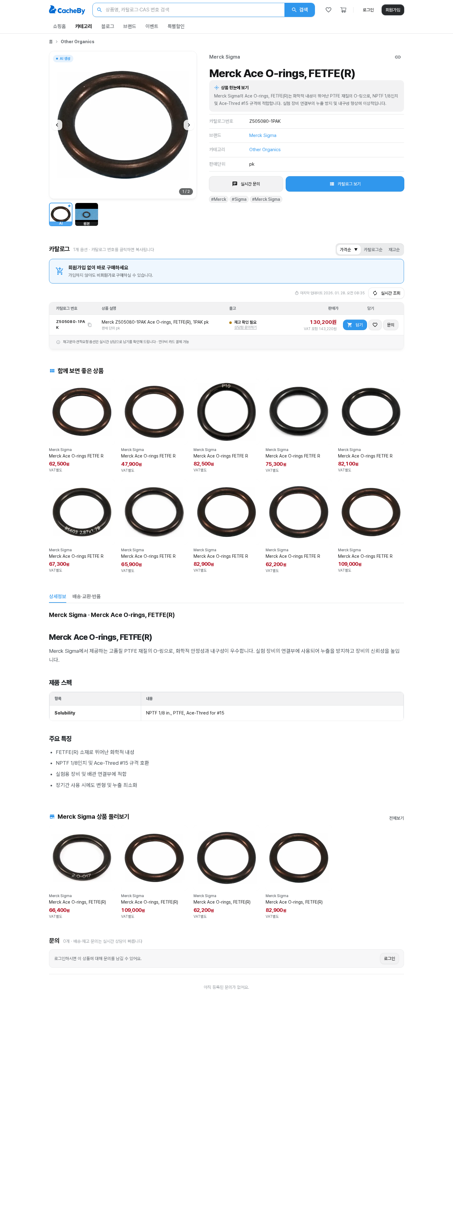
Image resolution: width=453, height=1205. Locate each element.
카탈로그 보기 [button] (349, 183)
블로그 (107, 26)
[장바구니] (343, 10)
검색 (303, 10)
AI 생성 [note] (64, 59)
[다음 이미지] (189, 125)
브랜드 (129, 26)
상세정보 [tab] (57, 596)
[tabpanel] (226, 699)
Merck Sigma (224, 57)
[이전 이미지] (57, 125)
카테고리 (83, 26)
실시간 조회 (390, 293)
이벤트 (151, 26)
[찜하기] (375, 325)
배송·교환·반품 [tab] (86, 596)
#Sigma (239, 199)
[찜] (328, 10)
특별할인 (176, 26)
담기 (359, 324)
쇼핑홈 (59, 26)
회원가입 (393, 9)
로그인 (368, 9)
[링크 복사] (398, 57)
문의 (390, 324)
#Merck (218, 199)
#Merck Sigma (266, 199)
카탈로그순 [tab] (373, 249)
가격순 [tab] (349, 249)
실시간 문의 (250, 183)
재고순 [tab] (394, 249)
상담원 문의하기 (245, 327)
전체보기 (396, 818)
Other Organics (77, 41)
